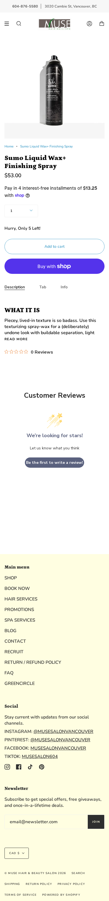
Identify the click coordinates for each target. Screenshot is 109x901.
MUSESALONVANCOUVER (58, 748)
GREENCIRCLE (19, 683)
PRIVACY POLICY (71, 884)
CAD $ (14, 853)
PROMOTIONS (19, 610)
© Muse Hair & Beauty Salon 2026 (35, 873)
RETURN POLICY (39, 884)
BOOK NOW (17, 588)
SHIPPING (12, 884)
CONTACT (15, 641)
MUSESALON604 (40, 757)
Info (64, 287)
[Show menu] (8, 23)
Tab (42, 287)
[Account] (89, 23)
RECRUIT (13, 652)
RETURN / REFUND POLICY (32, 662)
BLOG (10, 631)
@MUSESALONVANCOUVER (63, 732)
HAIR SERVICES (20, 599)
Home (8, 146)
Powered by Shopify (61, 895)
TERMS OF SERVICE (20, 895)
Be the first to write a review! (54, 462)
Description (14, 287)
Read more (16, 339)
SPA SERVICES (19, 620)
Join (96, 822)
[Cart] (102, 23)
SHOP (10, 578)
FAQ (8, 673)
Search (78, 873)
